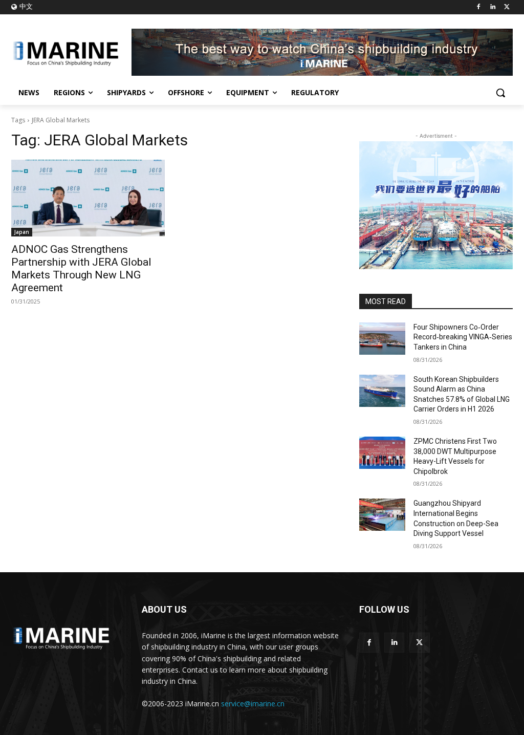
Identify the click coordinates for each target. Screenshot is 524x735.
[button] (500, 92)
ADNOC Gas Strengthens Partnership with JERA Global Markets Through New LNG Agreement (81, 268)
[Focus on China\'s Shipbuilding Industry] (71, 52)
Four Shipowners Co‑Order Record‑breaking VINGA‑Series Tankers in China (462, 337)
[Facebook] (479, 7)
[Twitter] (507, 7)
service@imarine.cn (253, 703)
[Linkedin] (492, 7)
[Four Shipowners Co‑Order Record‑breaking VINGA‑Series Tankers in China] (382, 338)
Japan (21, 231)
